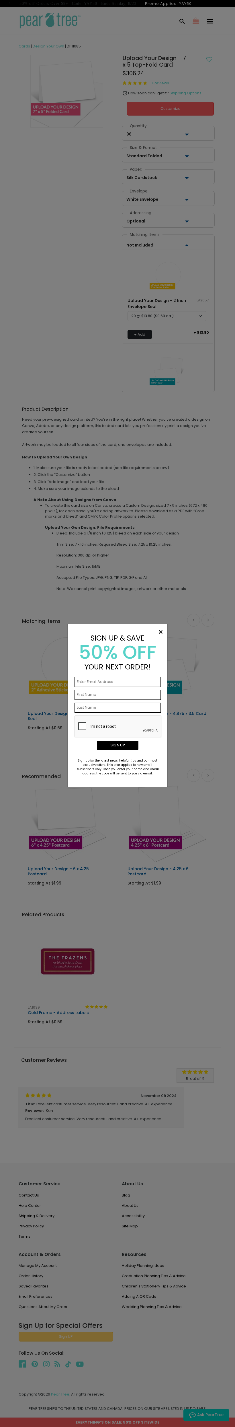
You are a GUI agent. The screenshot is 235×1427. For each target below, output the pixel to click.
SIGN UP (117, 745)
